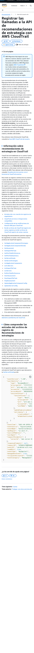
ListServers (8, 271)
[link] (22, 14)
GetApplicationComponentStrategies (16, 243)
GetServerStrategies (11, 261)
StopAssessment (9, 281)
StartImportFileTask (10, 278)
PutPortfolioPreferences (12, 273)
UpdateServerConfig (11, 286)
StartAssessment (10, 276)
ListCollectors (8, 266)
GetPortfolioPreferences (12, 253)
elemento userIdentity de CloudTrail (13, 317)
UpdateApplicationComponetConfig (15, 283)
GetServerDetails (9, 258)
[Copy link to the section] (2, 146)
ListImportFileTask (10, 268)
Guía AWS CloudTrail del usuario (19, 139)
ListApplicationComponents (13, 263)
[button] (7, 51)
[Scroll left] (10, 5)
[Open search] (30, 5)
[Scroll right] (26, 5)
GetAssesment (9, 248)
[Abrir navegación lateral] (2, 10)
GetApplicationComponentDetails (15, 245)
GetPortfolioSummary (11, 256)
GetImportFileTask (10, 250)
